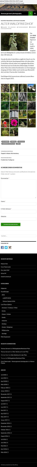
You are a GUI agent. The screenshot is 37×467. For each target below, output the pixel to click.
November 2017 (5, 394)
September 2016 (5, 433)
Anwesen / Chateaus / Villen (9, 307)
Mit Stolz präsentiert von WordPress (9, 464)
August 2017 (4, 400)
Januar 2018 (4, 391)
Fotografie (5, 141)
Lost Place (21, 141)
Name (3, 201)
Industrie (4, 320)
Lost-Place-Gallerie (19, 20)
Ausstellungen (5, 291)
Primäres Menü (35, 13)
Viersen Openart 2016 (9, 301)
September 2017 (5, 397)
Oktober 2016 (5, 429)
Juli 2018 (3, 375)
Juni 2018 (3, 378)
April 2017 (4, 413)
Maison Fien (4, 263)
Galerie (5, 27)
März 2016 (4, 452)
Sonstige (4, 333)
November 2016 (5, 426)
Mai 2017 (3, 410)
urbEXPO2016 (7, 298)
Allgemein (4, 288)
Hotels (3, 317)
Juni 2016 (3, 442)
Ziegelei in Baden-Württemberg (10, 152)
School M (3, 273)
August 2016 (4, 436)
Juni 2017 (3, 407)
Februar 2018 (5, 387)
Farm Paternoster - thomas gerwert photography (14, 361)
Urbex (18, 143)
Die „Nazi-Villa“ (5, 270)
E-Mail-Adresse (6, 209)
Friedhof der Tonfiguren (7, 159)
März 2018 (4, 384)
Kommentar (5, 178)
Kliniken (4, 324)
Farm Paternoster (6, 267)
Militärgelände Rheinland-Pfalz (21, 348)
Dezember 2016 (5, 423)
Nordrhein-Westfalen (8, 143)
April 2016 (4, 449)
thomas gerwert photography (11, 13)
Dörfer (4, 311)
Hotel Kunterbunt (6, 276)
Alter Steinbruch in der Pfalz (20, 351)
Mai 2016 (3, 446)
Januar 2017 (4, 420)
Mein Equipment (5, 337)
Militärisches (5, 330)
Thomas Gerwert (23, 27)
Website (3, 216)
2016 (3, 295)
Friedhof (13, 141)
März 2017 (4, 417)
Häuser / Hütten (6, 314)
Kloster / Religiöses (7, 20)
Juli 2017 (3, 404)
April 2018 (4, 381)
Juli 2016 (3, 439)
